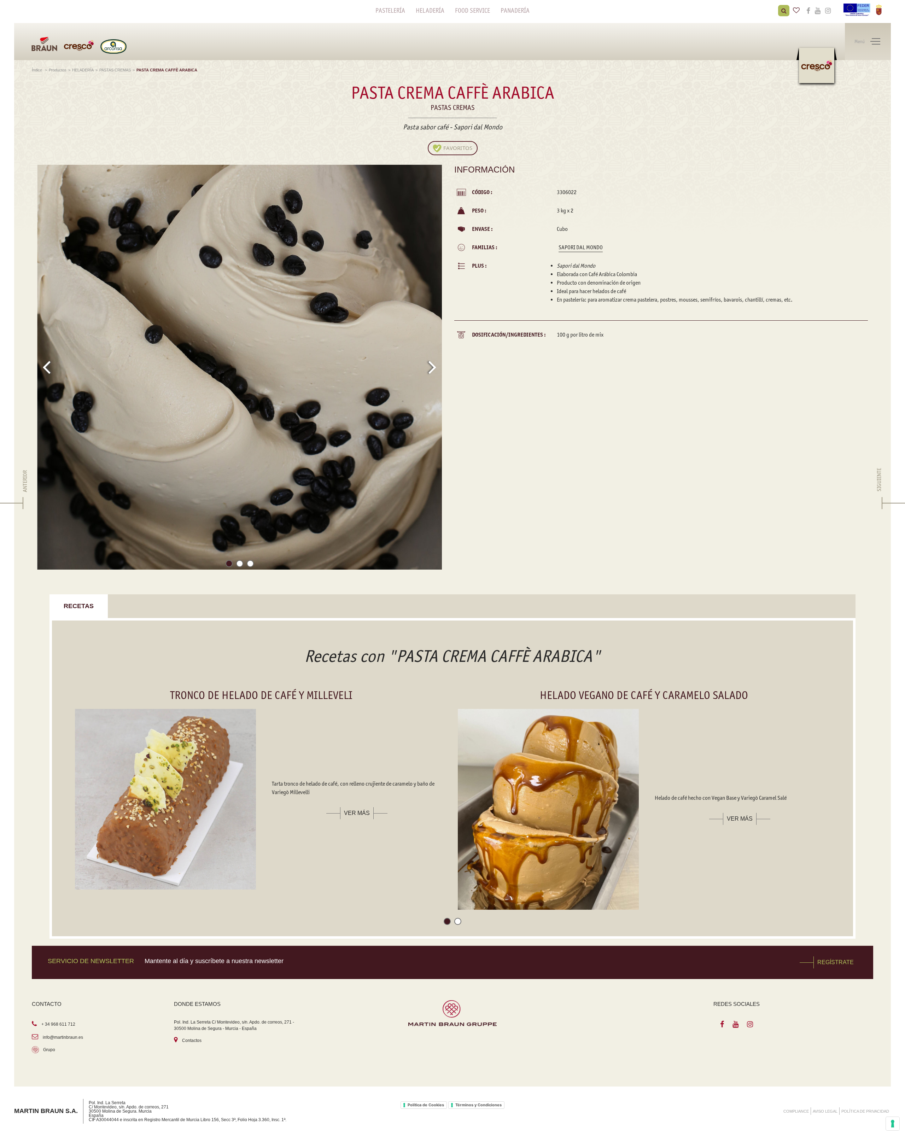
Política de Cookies (426, 1104)
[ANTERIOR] (25, 503)
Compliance (796, 1111)
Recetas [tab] (79, 606)
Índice (37, 70)
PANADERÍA (515, 10)
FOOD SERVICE (472, 10)
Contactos (192, 1040)
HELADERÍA (430, 10)
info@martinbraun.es (63, 1037)
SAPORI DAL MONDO (581, 247)
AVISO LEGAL (825, 1111)
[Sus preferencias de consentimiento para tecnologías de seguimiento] (892, 1123)
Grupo (49, 1049)
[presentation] (46, 367)
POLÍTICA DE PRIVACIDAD (865, 1111)
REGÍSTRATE (835, 962)
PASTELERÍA (390, 10)
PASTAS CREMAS (115, 70)
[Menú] (875, 42)
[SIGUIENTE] (879, 503)
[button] (229, 565)
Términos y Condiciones (478, 1104)
